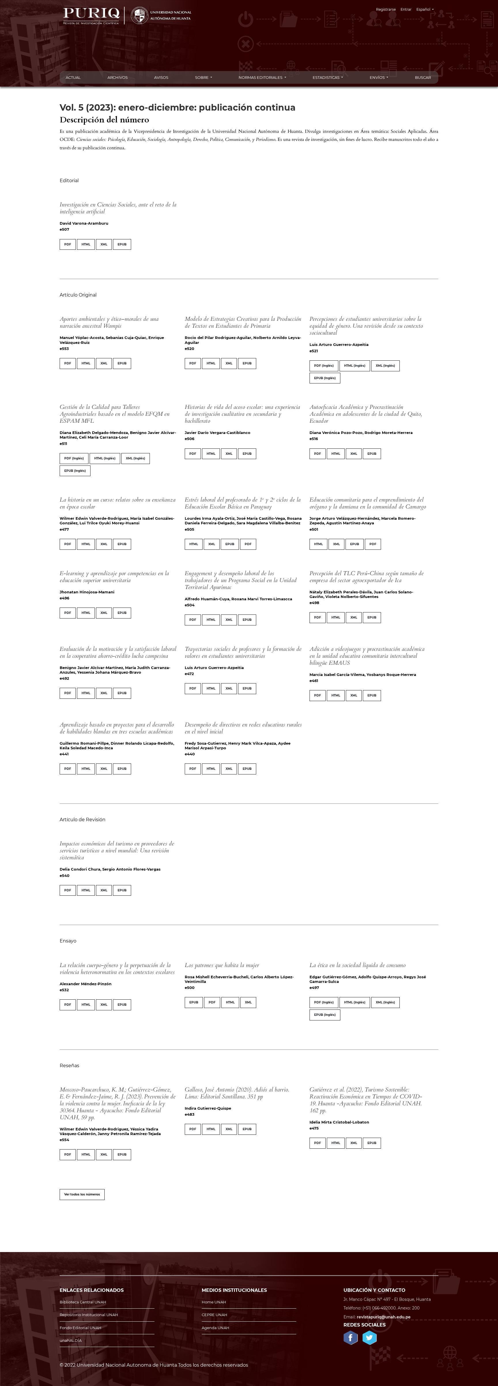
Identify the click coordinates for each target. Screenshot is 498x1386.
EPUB (122, 244)
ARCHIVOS (117, 77)
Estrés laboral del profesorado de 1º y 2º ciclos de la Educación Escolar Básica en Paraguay (243, 503)
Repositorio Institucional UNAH (89, 1314)
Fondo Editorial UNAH (80, 1327)
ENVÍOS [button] (378, 77)
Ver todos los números (82, 1194)
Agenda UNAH (215, 1327)
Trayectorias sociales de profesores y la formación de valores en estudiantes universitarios (243, 652)
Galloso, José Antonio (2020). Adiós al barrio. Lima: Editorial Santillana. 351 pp (237, 1093)
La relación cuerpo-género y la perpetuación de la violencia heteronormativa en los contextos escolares (117, 968)
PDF (67, 244)
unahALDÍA (71, 1340)
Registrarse (386, 9)
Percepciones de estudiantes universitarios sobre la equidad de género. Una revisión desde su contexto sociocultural (366, 326)
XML (104, 244)
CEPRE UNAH (214, 1314)
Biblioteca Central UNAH (83, 1302)
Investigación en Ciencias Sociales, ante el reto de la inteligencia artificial (118, 208)
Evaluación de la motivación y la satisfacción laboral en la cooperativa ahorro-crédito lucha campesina (118, 652)
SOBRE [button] (202, 77)
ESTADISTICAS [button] (326, 77)
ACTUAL (73, 77)
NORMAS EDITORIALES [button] (261, 77)
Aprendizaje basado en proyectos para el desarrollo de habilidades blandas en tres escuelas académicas (117, 728)
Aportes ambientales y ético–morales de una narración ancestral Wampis (109, 322)
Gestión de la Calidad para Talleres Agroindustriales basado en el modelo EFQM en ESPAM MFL (114, 414)
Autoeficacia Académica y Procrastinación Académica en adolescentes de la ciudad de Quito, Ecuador (366, 414)
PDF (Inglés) (324, 366)
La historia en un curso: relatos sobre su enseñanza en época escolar (118, 503)
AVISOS (161, 77)
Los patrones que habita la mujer (222, 965)
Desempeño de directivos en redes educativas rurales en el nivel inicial (243, 728)
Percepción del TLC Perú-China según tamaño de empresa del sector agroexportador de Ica (367, 576)
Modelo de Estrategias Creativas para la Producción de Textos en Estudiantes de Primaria (243, 322)
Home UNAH (214, 1302)
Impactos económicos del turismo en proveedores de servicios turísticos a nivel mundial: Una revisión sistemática (117, 850)
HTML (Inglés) (354, 366)
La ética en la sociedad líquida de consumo (357, 965)
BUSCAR (423, 77)
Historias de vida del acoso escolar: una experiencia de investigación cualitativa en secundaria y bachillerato (242, 414)
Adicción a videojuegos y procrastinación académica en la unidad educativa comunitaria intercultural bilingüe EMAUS (367, 656)
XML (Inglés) (385, 366)
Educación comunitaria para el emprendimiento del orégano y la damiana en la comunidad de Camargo (368, 503)
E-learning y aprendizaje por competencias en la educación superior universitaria (114, 576)
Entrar (406, 9)
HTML (86, 244)
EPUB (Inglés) (325, 378)
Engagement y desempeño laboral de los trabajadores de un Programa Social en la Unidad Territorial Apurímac (241, 580)
